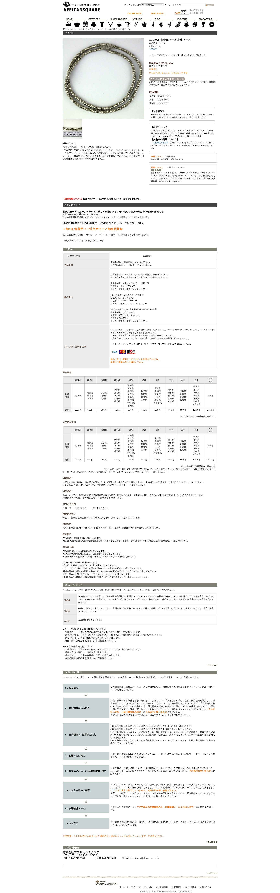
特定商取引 (176, 887)
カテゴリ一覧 (134, 887)
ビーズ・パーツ (81, 29)
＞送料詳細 (170, 156)
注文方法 (148, 887)
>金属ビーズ (155, 46)
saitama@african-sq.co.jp (146, 858)
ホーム (122, 887)
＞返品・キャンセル (175, 167)
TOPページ (67, 29)
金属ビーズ (94, 29)
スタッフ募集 (190, 887)
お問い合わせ (205, 887)
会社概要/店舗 (162, 887)
